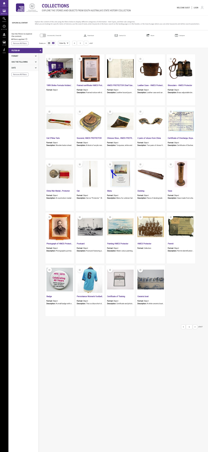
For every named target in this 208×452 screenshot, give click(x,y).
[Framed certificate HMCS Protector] (90, 68)
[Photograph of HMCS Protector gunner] (59, 227)
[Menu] (120, 174)
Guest (187, 7)
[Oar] (90, 174)
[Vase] (181, 174)
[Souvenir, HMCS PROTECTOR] (90, 121)
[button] (120, 35)
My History (4, 29)
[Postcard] (90, 227)
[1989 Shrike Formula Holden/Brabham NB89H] (59, 68)
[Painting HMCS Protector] (120, 227)
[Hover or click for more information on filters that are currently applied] (26, 39)
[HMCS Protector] (150, 227)
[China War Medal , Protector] (59, 174)
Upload (4, 45)
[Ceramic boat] (150, 279)
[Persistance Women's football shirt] (90, 279)
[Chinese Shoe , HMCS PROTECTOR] (120, 121)
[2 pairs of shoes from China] (150, 121)
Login (4, 37)
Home (4, 6)
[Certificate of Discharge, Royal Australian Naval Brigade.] (181, 121)
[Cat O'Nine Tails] (59, 121)
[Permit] (181, 227)
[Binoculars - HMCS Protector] (181, 68)
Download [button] (88, 35)
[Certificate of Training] (120, 279)
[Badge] (59, 279)
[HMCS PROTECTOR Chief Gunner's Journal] (120, 68)
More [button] (4, 53)
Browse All (4, 13)
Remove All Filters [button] (20, 43)
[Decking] (150, 174)
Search (4, 21)
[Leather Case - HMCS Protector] (150, 68)
